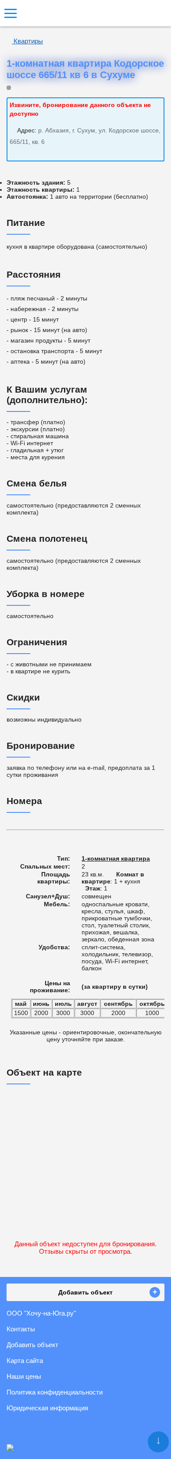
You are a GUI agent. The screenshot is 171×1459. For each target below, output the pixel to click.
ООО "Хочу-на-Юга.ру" (41, 1313)
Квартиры (27, 41)
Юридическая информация (47, 1408)
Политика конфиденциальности (55, 1392)
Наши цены (24, 1376)
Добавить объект (32, 1344)
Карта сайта (25, 1360)
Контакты (21, 1329)
